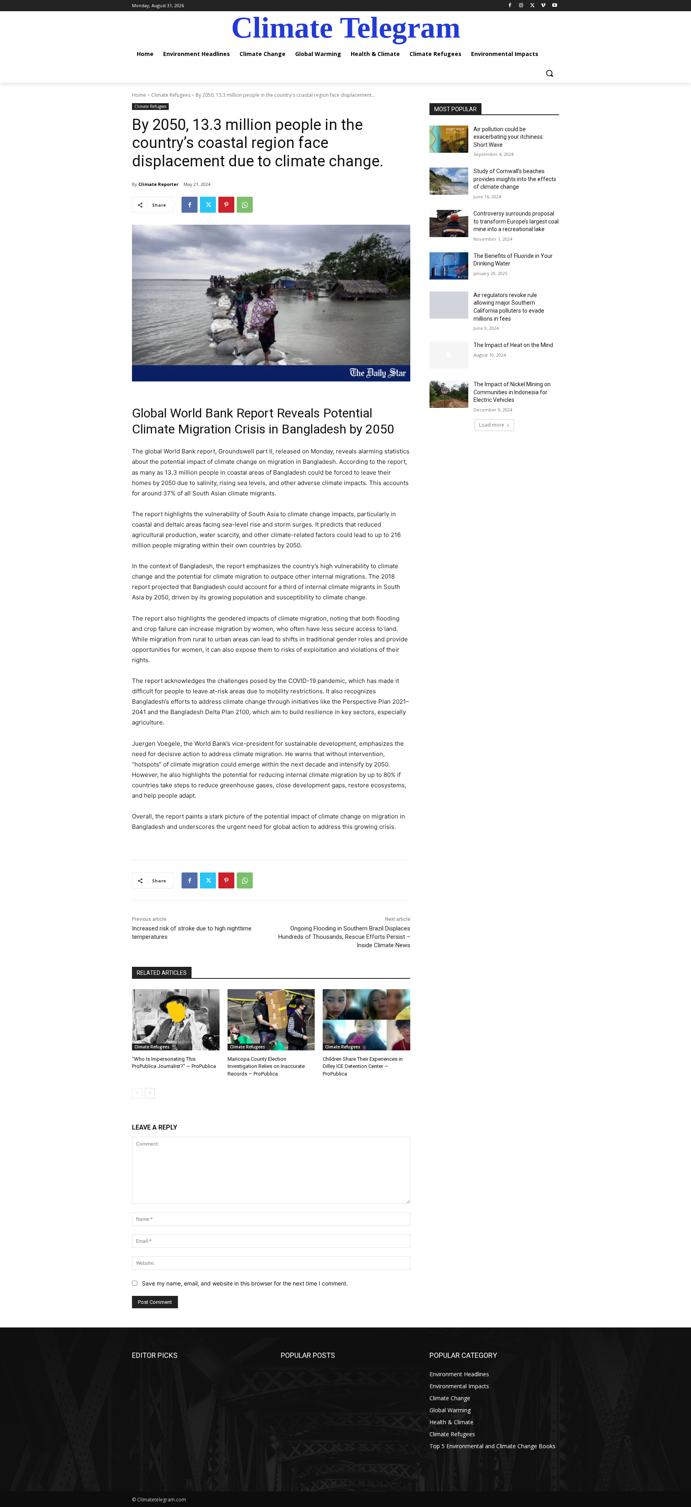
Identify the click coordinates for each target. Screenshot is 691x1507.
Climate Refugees (170, 95)
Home (139, 95)
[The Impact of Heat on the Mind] (448, 355)
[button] (549, 73)
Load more (491, 424)
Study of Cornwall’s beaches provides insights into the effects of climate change (514, 179)
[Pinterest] (226, 205)
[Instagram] (521, 5)
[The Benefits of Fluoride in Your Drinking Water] (448, 265)
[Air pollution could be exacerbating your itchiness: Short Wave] (448, 139)
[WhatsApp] (245, 205)
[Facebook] (510, 5)
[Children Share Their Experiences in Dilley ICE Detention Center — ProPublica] (366, 1019)
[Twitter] (532, 5)
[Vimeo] (543, 5)
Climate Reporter (158, 184)
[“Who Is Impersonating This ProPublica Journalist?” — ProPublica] (176, 1019)
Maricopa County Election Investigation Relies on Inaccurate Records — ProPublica (266, 1066)
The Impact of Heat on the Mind (513, 345)
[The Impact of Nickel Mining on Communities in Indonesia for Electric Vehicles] (448, 394)
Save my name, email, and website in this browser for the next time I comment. (245, 1283)
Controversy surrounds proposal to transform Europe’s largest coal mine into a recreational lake (516, 221)
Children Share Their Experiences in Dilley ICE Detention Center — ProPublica (363, 1066)
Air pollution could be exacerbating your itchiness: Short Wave (508, 137)
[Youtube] (554, 5)
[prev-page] (137, 1093)
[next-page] (150, 1093)
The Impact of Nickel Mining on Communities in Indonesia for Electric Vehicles (512, 392)
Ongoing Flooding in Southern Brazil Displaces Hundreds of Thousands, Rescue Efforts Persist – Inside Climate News (344, 937)
